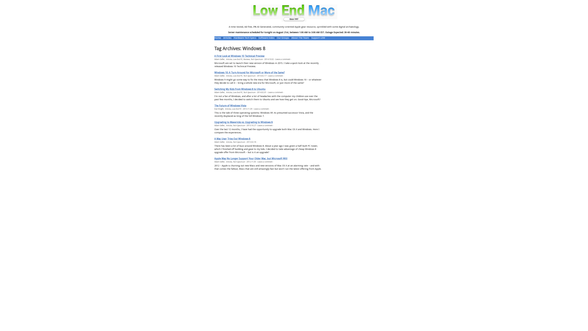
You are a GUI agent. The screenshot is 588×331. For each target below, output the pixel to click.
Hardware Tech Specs (245, 37)
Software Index (266, 37)
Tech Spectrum (257, 59)
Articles (227, 37)
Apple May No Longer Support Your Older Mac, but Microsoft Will (250, 158)
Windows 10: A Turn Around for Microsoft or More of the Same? (249, 72)
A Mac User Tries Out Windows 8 (232, 138)
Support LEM (318, 37)
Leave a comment (282, 59)
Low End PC (237, 59)
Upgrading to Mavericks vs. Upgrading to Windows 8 (243, 122)
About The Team (300, 37)
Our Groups (283, 37)
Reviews (246, 59)
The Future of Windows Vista (230, 105)
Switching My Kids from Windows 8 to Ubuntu (240, 89)
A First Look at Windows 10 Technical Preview (239, 56)
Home (217, 37)
